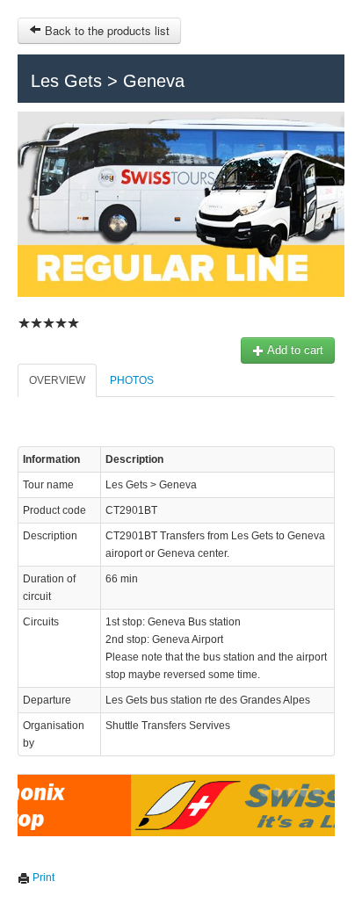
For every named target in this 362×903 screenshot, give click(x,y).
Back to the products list (105, 30)
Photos (132, 380)
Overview (57, 380)
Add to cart (293, 350)
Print (42, 877)
